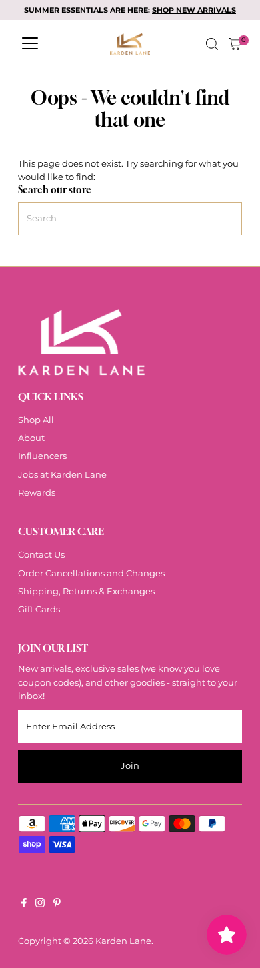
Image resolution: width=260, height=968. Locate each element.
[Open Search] (212, 44)
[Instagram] (40, 905)
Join (130, 766)
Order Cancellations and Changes (91, 573)
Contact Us (41, 555)
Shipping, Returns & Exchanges (86, 591)
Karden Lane (123, 941)
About (31, 438)
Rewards (36, 493)
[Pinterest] (57, 905)
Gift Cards (39, 609)
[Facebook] (24, 905)
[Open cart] (235, 44)
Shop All (36, 420)
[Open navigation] (30, 44)
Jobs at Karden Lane (62, 475)
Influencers (42, 456)
